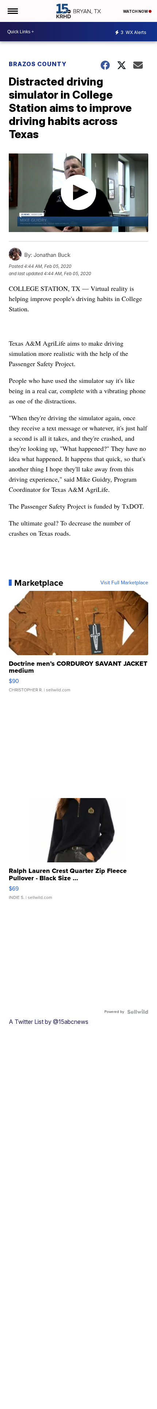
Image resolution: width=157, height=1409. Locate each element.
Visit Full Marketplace (124, 582)
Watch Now (136, 11)
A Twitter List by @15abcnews (48, 1021)
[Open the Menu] (12, 11)
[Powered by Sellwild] (137, 1011)
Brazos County (37, 64)
